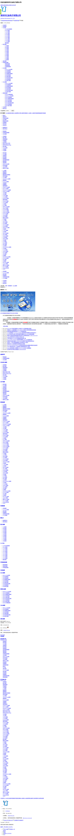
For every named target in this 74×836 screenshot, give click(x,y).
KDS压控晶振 (8, 74)
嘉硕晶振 (4, 392)
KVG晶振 (5, 439)
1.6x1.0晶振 (7, 40)
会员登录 (10, 5)
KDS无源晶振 (8, 70)
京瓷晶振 (36, 113)
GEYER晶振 (5, 436)
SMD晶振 (8, 113)
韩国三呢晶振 (5, 452)
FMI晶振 (4, 495)
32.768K (2, 543)
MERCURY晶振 (6, 395)
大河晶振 (4, 370)
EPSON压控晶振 (8, 100)
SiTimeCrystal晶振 (6, 421)
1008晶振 (7, 59)
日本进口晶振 (3, 362)
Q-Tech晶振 (5, 484)
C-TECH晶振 (5, 464)
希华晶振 (4, 388)
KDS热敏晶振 (8, 72)
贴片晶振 (2, 524)
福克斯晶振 (5, 433)
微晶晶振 (40, 113)
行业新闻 (34, 798)
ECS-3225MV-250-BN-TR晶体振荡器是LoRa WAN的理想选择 (19, 339)
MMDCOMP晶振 (6, 440)
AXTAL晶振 (5, 497)
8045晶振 (7, 47)
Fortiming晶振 (5, 470)
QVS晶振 (5, 475)
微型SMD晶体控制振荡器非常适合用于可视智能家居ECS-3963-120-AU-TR (22, 335)
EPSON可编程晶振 (9, 94)
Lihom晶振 (15, 285)
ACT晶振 (5, 454)
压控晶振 (4, 508)
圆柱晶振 (7, 42)
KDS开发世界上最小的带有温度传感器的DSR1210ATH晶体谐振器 (20, 334)
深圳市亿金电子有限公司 (10, 15)
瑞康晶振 (4, 407)
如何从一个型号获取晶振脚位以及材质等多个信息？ (18, 342)
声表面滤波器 (3, 562)
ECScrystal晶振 (6, 415)
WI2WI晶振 (5, 450)
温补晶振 (11, 113)
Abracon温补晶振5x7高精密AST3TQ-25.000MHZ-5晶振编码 (19, 348)
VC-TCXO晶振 (6, 509)
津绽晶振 (4, 394)
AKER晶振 (5, 398)
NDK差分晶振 (8, 91)
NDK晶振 (2, 605)
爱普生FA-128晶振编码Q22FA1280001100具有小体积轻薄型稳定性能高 (21, 329)
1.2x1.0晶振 (7, 41)
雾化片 (18, 113)
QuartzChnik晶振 (6, 446)
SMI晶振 (4, 377)
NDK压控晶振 (8, 87)
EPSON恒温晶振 (8, 104)
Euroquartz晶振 (6, 432)
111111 (4, 503)
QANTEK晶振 (6, 443)
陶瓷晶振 (4, 356)
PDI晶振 (4, 463)
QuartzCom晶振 (6, 445)
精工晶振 (22, 113)
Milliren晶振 (5, 456)
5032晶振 (7, 51)
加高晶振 (4, 389)
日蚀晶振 (4, 417)
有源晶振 (25, 113)
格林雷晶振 (5, 704)
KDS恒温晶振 (8, 79)
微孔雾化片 (5, 521)
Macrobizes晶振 (6, 496)
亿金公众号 (10, 820)
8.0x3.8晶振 (7, 30)
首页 (6, 285)
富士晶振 (4, 374)
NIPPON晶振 (5, 472)
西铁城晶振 (5, 367)
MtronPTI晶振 (5, 442)
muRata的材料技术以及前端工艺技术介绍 (15, 336)
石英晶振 (2, 570)
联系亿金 (38, 798)
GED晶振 (5, 479)
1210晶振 (7, 58)
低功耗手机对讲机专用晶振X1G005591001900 (16, 349)
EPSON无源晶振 (8, 97)
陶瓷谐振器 (7, 65)
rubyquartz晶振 (6, 458)
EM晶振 (4, 489)
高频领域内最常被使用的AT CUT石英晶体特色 (16, 331)
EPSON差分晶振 (8, 105)
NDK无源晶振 (8, 84)
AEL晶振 (4, 428)
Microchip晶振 (5, 467)
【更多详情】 (5, 326)
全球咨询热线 (9, 20)
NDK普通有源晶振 (9, 86)
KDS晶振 (15, 113)
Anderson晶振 (5, 485)
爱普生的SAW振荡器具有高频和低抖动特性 (16, 343)
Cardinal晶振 (5, 429)
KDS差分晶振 (8, 80)
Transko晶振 (5, 449)
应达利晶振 (5, 396)
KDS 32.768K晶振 (8, 69)
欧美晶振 (10, 285)
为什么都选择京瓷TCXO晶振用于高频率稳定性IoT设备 (18, 346)
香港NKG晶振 (6, 399)
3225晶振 (7, 52)
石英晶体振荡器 (6, 513)
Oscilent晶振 (5, 460)
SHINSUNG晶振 (6, 461)
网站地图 (6, 5)
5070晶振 (7, 48)
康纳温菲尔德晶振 (6, 408)
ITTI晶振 (4, 453)
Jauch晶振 (5, 411)
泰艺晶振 (4, 384)
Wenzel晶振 (5, 486)
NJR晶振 (4, 379)
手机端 (17, 20)
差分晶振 (4, 511)
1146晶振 (7, 45)
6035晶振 (7, 49)
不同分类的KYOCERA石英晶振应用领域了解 (16, 338)
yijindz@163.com (6, 630)
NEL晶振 (4, 488)
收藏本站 (2, 5)
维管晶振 (4, 414)
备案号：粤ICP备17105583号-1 (6, 826)
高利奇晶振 (5, 410)
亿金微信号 (21, 820)
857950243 (8, 811)
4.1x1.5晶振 (5, 552)
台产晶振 (2, 381)
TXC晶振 (29, 113)
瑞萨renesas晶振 (6, 499)
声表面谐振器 (8, 66)
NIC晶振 (4, 474)
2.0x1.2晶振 (7, 38)
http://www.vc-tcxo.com (27, 817)
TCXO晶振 (5, 515)
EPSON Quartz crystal (7, 373)
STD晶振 (4, 482)
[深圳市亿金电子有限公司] (4, 12)
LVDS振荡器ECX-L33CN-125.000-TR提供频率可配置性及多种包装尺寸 (21, 332)
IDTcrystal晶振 (5, 422)
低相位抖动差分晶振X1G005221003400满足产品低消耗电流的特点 (20, 341)
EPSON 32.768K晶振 (9, 95)
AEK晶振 (5, 426)
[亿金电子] (6, 806)
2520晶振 (7, 54)
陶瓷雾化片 (5, 520)
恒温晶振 (4, 512)
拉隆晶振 (4, 418)
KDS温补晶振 (8, 76)
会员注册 (14, 5)
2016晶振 (7, 55)
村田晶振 (44, 113)
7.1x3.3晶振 (7, 31)
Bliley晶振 (5, 478)
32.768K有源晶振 (8, 29)
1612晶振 (7, 56)
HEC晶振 (5, 493)
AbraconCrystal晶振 (6, 413)
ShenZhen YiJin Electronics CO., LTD (7, 18)
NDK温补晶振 (8, 88)
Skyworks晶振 (5, 500)
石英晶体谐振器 (6, 358)
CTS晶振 (33, 113)
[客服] (4, 832)
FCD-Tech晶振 (6, 492)
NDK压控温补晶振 (9, 90)
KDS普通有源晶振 (9, 73)
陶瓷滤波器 (7, 63)
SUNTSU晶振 (5, 447)
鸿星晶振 (4, 387)
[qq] (8, 627)
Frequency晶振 (5, 435)
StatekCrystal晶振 (6, 425)
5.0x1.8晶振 (7, 34)
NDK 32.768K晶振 (8, 83)
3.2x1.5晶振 (7, 37)
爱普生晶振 (3, 589)
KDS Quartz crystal (6, 371)
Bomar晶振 (5, 477)
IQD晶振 (4, 465)
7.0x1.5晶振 (7, 33)
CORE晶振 (5, 471)
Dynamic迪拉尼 (6, 502)
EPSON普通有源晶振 (9, 98)
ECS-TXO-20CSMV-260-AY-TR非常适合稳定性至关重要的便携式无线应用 (22, 345)
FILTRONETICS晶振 (7, 481)
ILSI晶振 (4, 438)
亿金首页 (2, 798)
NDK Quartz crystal (6, 372)
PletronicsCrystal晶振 (7, 424)
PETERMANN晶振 (6, 783)
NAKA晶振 (5, 376)
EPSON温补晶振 (8, 101)
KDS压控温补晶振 (9, 77)
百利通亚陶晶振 (6, 391)
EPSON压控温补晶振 (9, 102)
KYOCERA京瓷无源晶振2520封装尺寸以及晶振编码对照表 (19, 328)
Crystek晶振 (5, 431)
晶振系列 (2, 354)
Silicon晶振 (5, 468)
